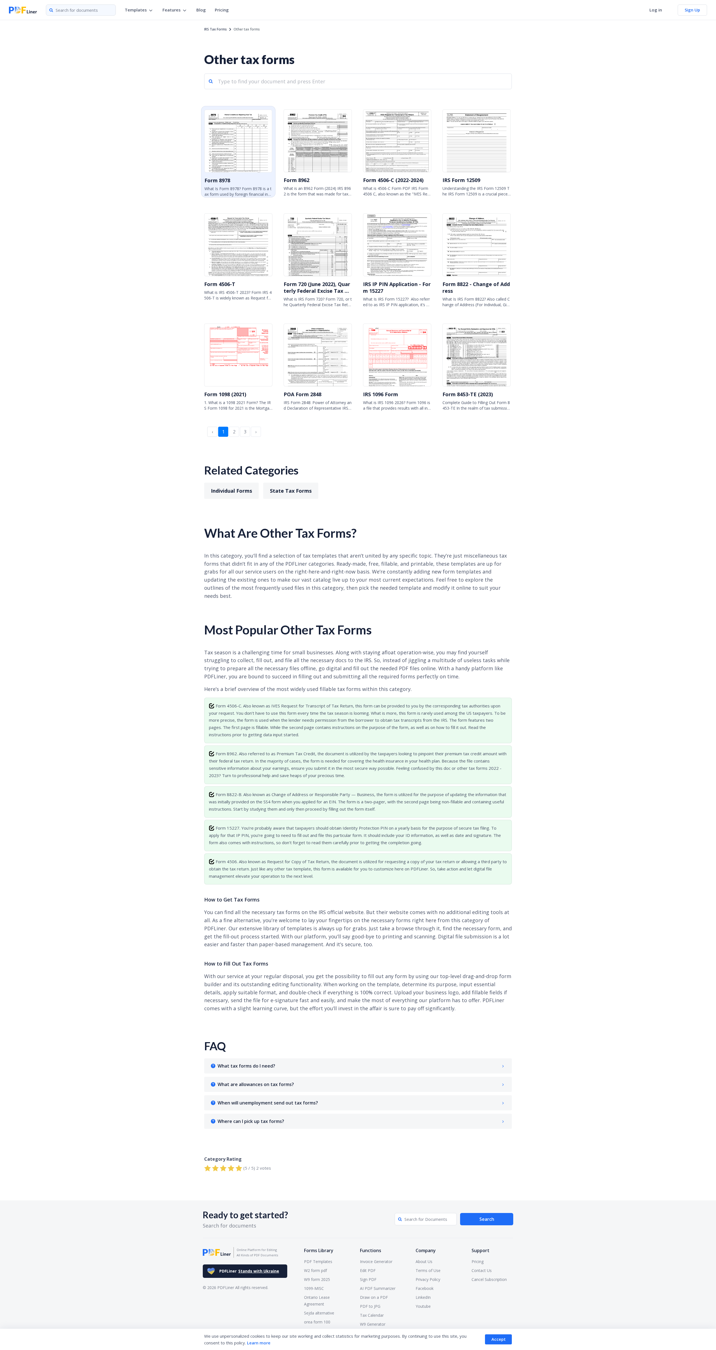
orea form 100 (317, 1322)
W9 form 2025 (317, 1279)
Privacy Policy (428, 1279)
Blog (201, 10)
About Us (424, 1261)
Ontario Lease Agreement (317, 1301)
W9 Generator (372, 1324)
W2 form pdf (315, 1270)
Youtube (423, 1306)
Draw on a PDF (374, 1297)
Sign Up (692, 10)
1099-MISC (314, 1288)
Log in (655, 10)
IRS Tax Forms (215, 29)
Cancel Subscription (489, 1279)
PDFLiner (249, 1271)
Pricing (222, 10)
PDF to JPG (370, 1306)
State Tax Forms (291, 490)
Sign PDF (368, 1279)
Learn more (258, 1343)
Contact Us (482, 1270)
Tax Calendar (372, 1315)
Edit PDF (368, 1270)
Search (486, 1219)
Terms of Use (428, 1270)
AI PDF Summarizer (377, 1288)
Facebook (425, 1288)
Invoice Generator (376, 1261)
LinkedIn (423, 1297)
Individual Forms (231, 490)
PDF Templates (318, 1261)
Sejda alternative (319, 1313)
